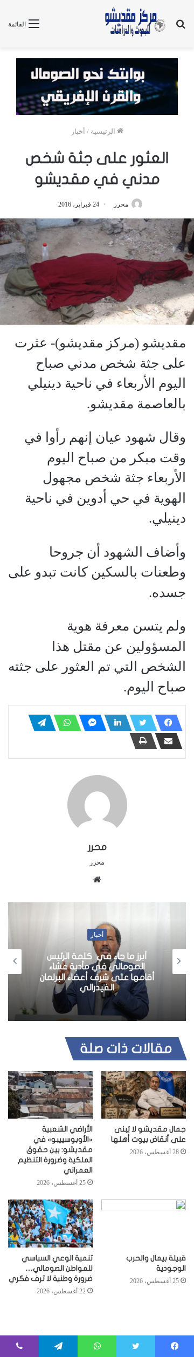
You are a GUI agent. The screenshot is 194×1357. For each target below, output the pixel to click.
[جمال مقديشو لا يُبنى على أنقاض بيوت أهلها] (143, 1095)
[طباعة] (140, 741)
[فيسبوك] (165, 723)
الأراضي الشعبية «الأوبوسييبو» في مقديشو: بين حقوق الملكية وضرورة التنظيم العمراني (55, 1149)
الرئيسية (104, 131)
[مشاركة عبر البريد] (165, 741)
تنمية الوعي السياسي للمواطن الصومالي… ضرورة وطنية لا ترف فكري (51, 1268)
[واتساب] (64, 723)
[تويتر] (140, 723)
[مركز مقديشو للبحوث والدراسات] (134, 24)
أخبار (78, 131)
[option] (97, 961)
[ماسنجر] (89, 723)
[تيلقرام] (39, 723)
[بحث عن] (180, 28)
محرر (121, 204)
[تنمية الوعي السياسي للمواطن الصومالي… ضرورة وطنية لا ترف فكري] (50, 1224)
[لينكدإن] (115, 723)
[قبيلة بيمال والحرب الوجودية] (143, 1224)
